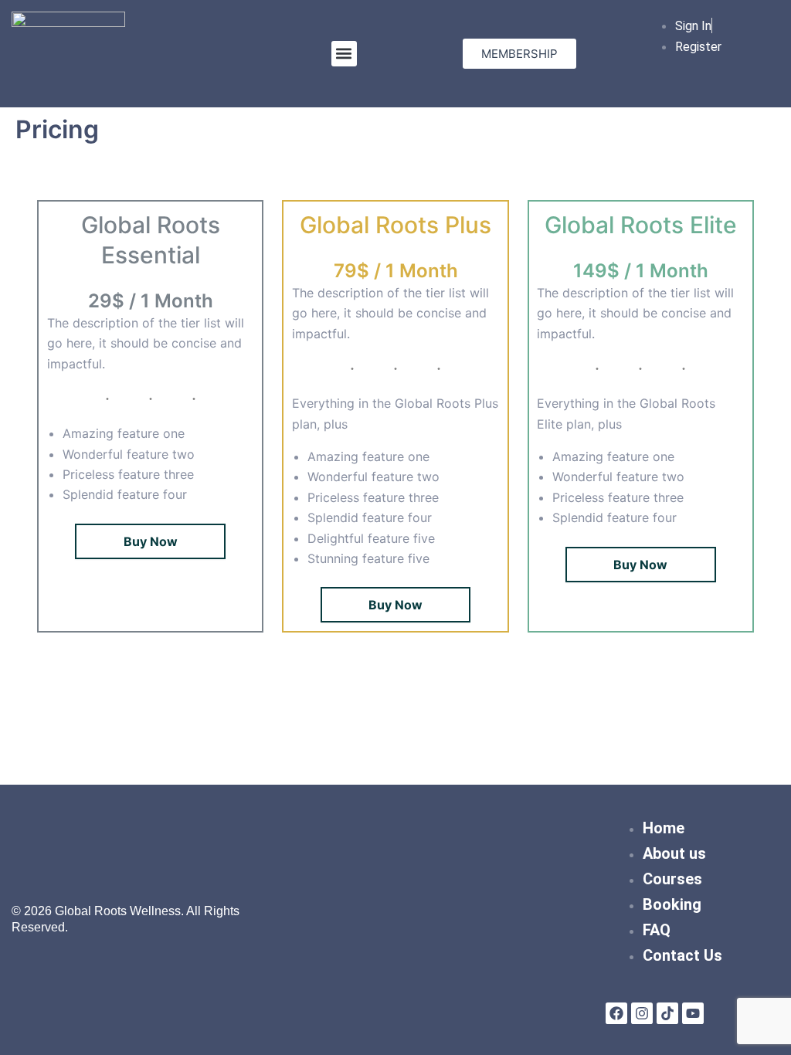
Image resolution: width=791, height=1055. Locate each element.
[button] (344, 53)
